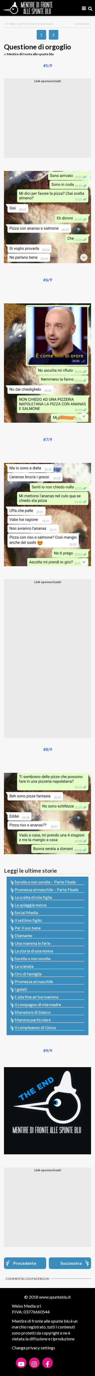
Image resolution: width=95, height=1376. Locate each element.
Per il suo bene (28, 927)
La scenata (24, 966)
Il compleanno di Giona (35, 1027)
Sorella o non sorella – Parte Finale (45, 881)
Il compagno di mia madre (38, 1004)
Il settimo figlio (28, 920)
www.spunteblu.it (55, 1296)
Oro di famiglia (28, 973)
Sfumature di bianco (33, 1012)
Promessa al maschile (34, 981)
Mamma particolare (33, 1019)
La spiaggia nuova (30, 904)
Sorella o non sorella (32, 958)
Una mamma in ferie (32, 943)
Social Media (26, 912)
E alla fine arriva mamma (36, 996)
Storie (10, 23)
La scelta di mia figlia (33, 897)
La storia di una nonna (34, 950)
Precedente (24, 1263)
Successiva (71, 1263)
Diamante (23, 935)
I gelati (21, 989)
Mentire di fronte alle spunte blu (30, 54)
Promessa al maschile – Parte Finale (46, 889)
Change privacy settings (33, 1347)
